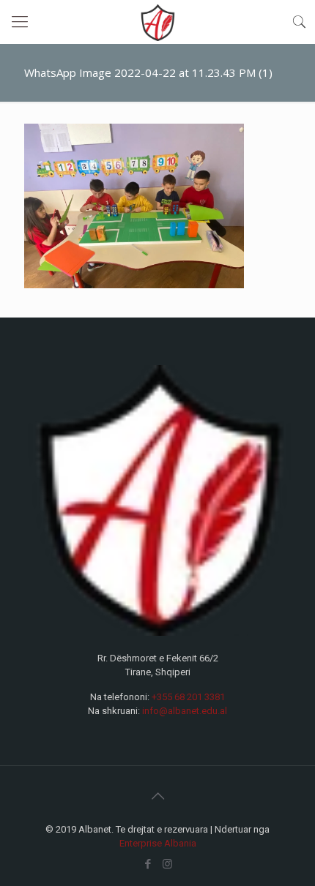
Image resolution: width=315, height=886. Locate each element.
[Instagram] (167, 864)
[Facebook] (147, 864)
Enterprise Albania (157, 843)
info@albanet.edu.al (184, 710)
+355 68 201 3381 (188, 696)
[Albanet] (157, 22)
